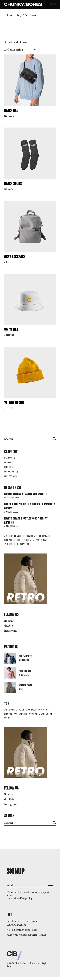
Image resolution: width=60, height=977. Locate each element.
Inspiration (46, 536)
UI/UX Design (9, 476)
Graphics (35, 536)
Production (9, 472)
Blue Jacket (25, 656)
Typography (9, 544)
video (48, 714)
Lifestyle (8, 467)
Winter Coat (25, 685)
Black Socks (13, 183)
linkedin (9, 620)
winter (7, 718)
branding (13, 710)
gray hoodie (31, 710)
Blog (11, 536)
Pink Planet (25, 671)
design (27, 536)
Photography (28, 540)
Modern (17, 540)
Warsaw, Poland (16, 924)
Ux (28, 544)
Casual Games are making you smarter (25, 494)
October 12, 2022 (11, 497)
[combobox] (20, 49)
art (5, 710)
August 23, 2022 (11, 512)
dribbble (9, 799)
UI (17, 544)
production (32, 714)
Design (7, 462)
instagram (10, 630)
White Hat (11, 329)
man (15, 714)
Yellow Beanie (14, 402)
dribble (8, 625)
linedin (8, 794)
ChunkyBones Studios (26, 963)
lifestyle (8, 540)
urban (42, 714)
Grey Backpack (14, 256)
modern (22, 714)
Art (5, 536)
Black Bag (11, 110)
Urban (22, 544)
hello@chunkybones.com (22, 929)
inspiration (43, 710)
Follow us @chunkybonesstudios (26, 934)
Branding (8, 458)
